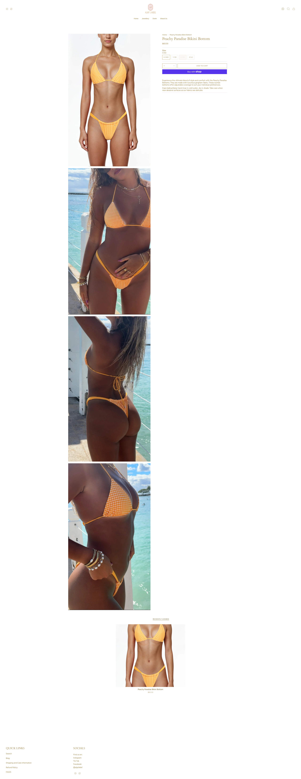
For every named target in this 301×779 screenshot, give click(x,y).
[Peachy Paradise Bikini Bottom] (150, 655)
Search (9, 754)
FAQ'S (8, 772)
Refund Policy (12, 767)
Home (164, 35)
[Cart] (293, 9)
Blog (8, 758)
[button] (145, 18)
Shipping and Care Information (19, 763)
